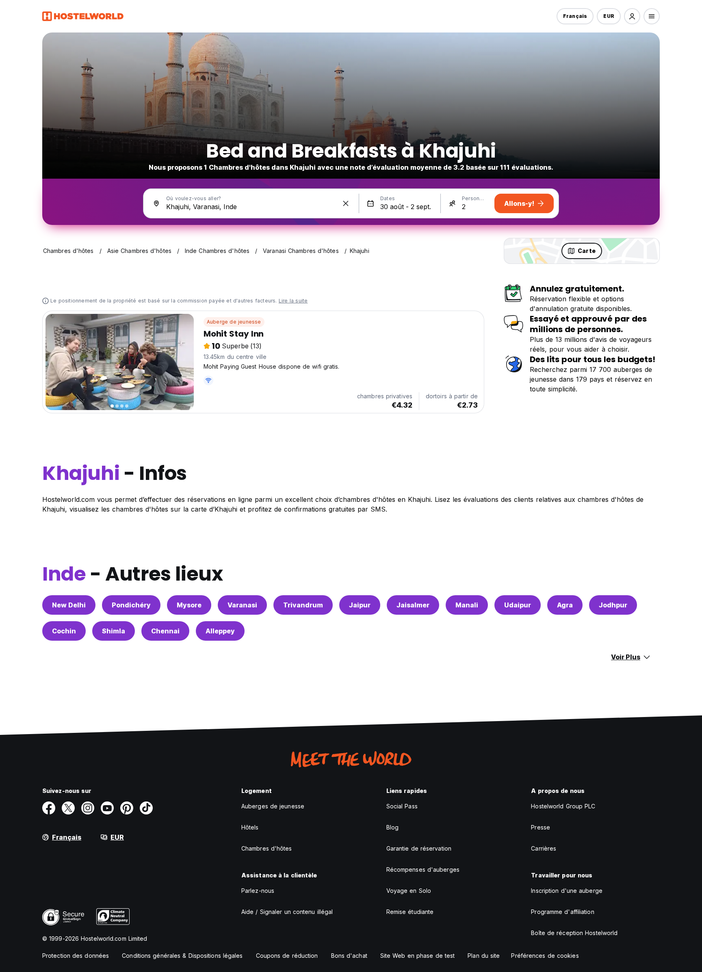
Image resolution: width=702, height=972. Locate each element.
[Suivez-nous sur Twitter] (68, 807)
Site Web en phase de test (417, 955)
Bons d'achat (349, 955)
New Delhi (69, 605)
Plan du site (484, 955)
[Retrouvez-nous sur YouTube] (107, 807)
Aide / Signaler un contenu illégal (287, 911)
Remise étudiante (410, 911)
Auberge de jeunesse (234, 322)
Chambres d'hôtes (266, 848)
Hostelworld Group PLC (563, 806)
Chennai (165, 631)
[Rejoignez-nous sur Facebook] (48, 807)
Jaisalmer (412, 605)
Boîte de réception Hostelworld (574, 932)
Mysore (189, 605)
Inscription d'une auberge (566, 890)
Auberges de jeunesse (272, 806)
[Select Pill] (632, 16)
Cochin (64, 631)
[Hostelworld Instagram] (87, 807)
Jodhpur (613, 605)
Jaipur (359, 605)
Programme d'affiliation (562, 911)
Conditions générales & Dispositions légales (182, 955)
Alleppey (220, 631)
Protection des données (75, 955)
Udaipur (517, 605)
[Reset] (345, 203)
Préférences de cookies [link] (544, 955)
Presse (540, 827)
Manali (466, 605)
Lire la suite (293, 301)
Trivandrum (303, 605)
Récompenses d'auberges (422, 869)
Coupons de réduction (287, 955)
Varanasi (242, 605)
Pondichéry (131, 605)
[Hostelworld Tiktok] (146, 807)
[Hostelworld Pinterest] (126, 807)
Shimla (113, 631)
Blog (392, 827)
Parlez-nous (257, 890)
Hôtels (250, 827)
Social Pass (402, 806)
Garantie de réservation (418, 848)
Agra (565, 605)
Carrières (543, 848)
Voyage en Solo (408, 890)
